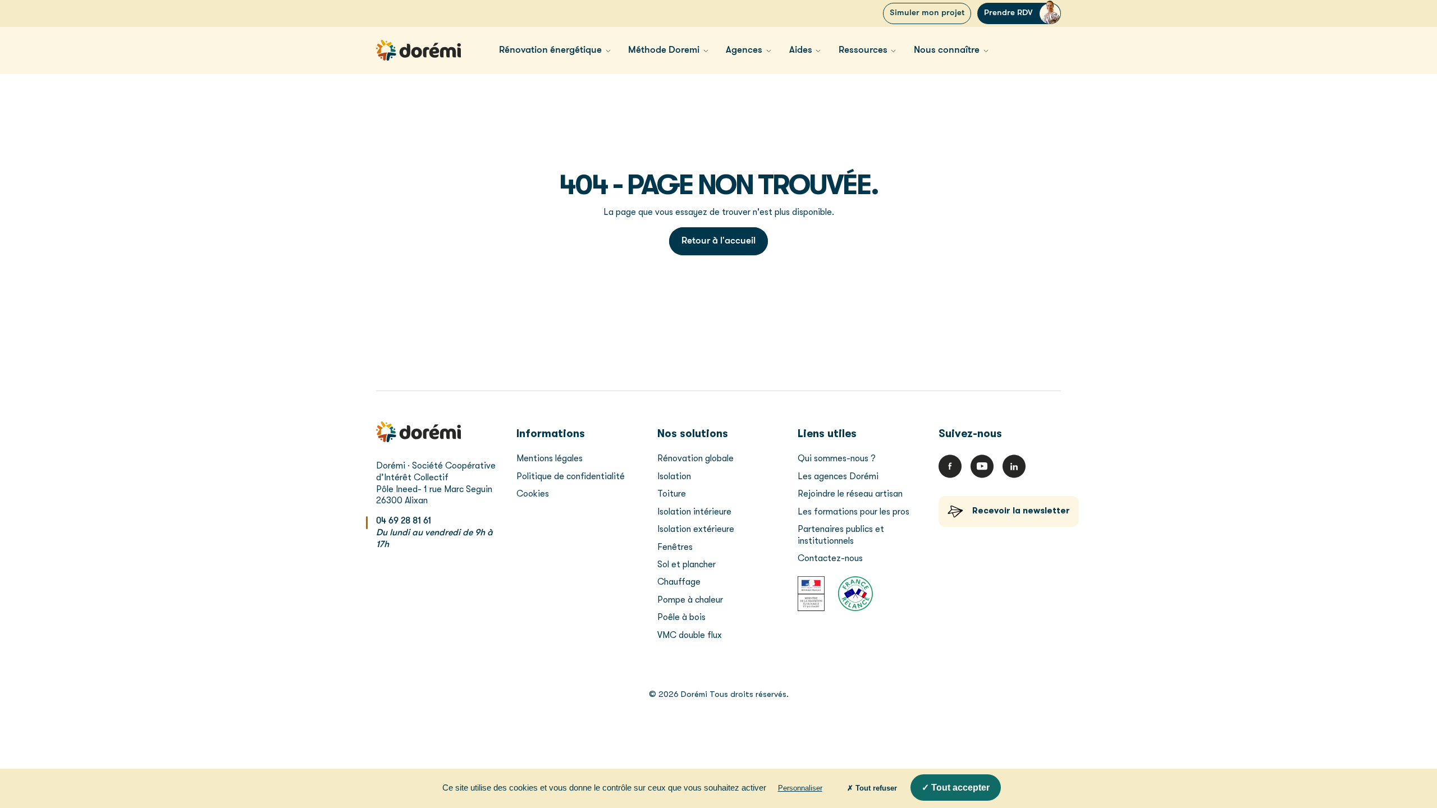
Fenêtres (675, 547)
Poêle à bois (681, 617)
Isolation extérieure (695, 529)
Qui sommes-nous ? (837, 458)
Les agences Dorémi (838, 476)
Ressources (863, 50)
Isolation (674, 476)
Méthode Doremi (663, 50)
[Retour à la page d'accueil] (418, 50)
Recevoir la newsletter (1021, 511)
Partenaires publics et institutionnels (841, 535)
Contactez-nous (830, 558)
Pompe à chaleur (690, 600)
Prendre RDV (1008, 13)
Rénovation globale (695, 458)
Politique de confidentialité (570, 476)
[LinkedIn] (1014, 466)
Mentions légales (549, 458)
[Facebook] (950, 466)
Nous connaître (947, 50)
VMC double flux (689, 635)
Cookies (532, 494)
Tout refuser (875, 788)
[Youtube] (982, 466)
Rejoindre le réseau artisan (850, 494)
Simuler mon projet (927, 13)
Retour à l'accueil (718, 241)
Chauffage (679, 582)
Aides (800, 50)
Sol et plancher (686, 564)
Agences (744, 50)
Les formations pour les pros (855, 512)
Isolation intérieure (694, 512)
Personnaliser (800, 788)
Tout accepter (959, 787)
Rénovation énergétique (550, 50)
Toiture (671, 494)
